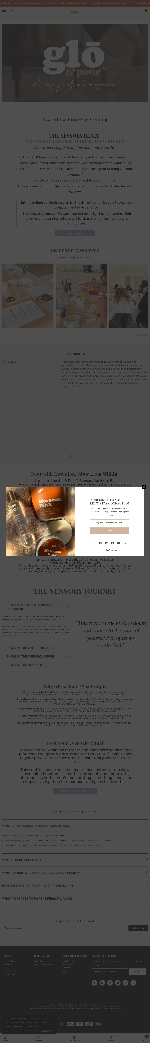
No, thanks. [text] (111, 550)
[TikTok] (112, 543)
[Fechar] (144, 487)
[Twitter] (125, 543)
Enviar (109, 530)
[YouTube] (119, 543)
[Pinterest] (106, 543)
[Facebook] (94, 543)
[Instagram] (100, 543)
